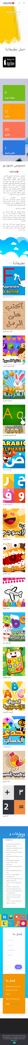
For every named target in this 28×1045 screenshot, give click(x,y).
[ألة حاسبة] (14, 814)
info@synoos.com (15, 1004)
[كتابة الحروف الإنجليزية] (14, 433)
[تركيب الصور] (14, 779)
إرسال (18, 967)
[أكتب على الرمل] (14, 329)
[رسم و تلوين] (14, 606)
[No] (26, 1039)
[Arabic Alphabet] (14, 468)
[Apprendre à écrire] (14, 295)
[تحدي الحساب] (14, 744)
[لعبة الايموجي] (14, 537)
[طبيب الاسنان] (14, 571)
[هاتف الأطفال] (14, 675)
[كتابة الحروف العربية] (14, 364)
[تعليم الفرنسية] (14, 641)
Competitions (8, 840)
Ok (14, 1042)
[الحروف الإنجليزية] (14, 710)
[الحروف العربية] (14, 398)
